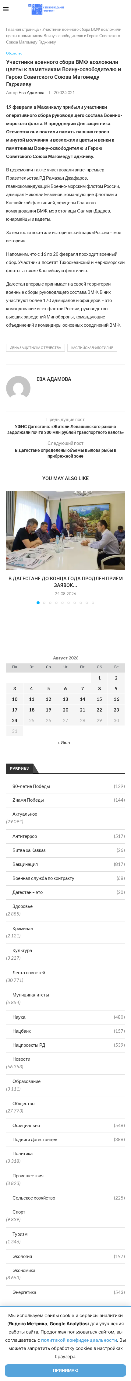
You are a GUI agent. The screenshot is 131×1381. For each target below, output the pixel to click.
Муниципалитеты (30, 994)
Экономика (23, 1270)
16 (116, 699)
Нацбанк (68, 1031)
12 (48, 699)
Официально (68, 1125)
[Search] (125, 9)
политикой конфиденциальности (79, 1340)
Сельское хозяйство (68, 1197)
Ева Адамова (31, 92)
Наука (68, 1017)
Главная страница (22, 29)
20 (65, 709)
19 (48, 709)
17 (14, 709)
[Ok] (115, 9)
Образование (26, 1081)
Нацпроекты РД (68, 1045)
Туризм (19, 1234)
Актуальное (24, 814)
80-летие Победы (68, 786)
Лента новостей (28, 972)
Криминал (22, 928)
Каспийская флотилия (92, 348)
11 (31, 699)
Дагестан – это (68, 892)
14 (82, 699)
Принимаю (65, 1370)
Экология (68, 1256)
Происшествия (28, 1175)
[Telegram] (109, 9)
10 (14, 699)
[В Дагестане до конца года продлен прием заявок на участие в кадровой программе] (65, 530)
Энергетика (68, 1292)
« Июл (64, 742)
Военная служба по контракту (68, 878)
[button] (11, 547)
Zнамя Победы (68, 800)
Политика (22, 1153)
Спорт (18, 1211)
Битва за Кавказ (68, 850)
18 (31, 709)
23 (116, 709)
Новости (21, 1059)
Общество (23, 1103)
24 (14, 720)
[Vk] (102, 9)
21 (82, 709)
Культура (22, 950)
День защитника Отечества (35, 348)
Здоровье (22, 906)
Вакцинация (68, 864)
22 (99, 709)
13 (65, 699)
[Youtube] (96, 9)
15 (99, 699)
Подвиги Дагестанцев (68, 1139)
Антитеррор (68, 836)
